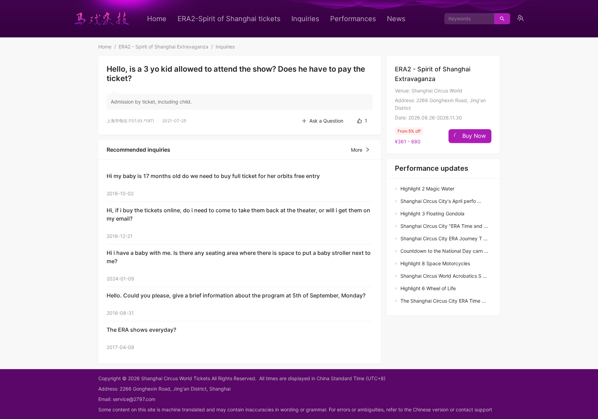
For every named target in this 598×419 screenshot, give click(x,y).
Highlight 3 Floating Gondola (432, 213)
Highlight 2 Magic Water (427, 188)
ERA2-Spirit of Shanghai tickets (229, 19)
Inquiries (305, 19)
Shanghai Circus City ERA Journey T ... (444, 238)
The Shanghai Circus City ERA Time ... (443, 301)
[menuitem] (157, 19)
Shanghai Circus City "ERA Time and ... (444, 226)
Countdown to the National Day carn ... (444, 251)
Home (156, 19)
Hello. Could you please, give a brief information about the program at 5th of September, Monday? (236, 295)
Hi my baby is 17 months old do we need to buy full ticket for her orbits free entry (213, 175)
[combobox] (466, 19)
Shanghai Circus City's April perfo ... (440, 201)
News (396, 19)
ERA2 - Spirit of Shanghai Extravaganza (163, 47)
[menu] (276, 19)
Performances (353, 19)
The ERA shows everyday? (141, 329)
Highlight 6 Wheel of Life (428, 288)
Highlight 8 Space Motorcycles (435, 263)
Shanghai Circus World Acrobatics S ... (443, 276)
